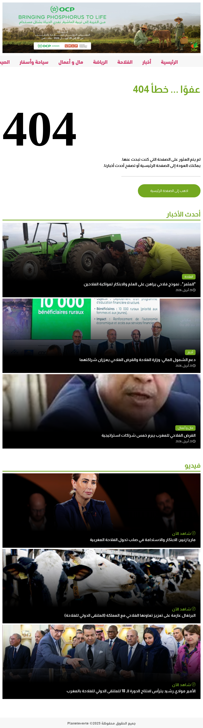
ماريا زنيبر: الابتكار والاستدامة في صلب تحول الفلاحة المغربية (143, 540)
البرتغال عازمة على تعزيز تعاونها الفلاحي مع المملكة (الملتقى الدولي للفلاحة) (130, 615)
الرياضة (100, 61)
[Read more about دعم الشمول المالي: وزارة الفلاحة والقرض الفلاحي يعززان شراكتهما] (101, 336)
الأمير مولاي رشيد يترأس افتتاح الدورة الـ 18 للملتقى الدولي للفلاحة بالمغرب (131, 691)
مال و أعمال (70, 61)
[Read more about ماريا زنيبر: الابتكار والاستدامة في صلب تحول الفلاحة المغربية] (101, 510)
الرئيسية (169, 61)
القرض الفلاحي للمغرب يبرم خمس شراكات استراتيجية (149, 435)
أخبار (146, 61)
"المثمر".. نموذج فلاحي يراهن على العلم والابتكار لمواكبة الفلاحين (140, 284)
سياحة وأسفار (34, 61)
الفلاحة (124, 61)
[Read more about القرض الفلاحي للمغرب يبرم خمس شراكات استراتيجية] (101, 411)
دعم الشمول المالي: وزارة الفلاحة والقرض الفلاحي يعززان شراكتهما (137, 360)
